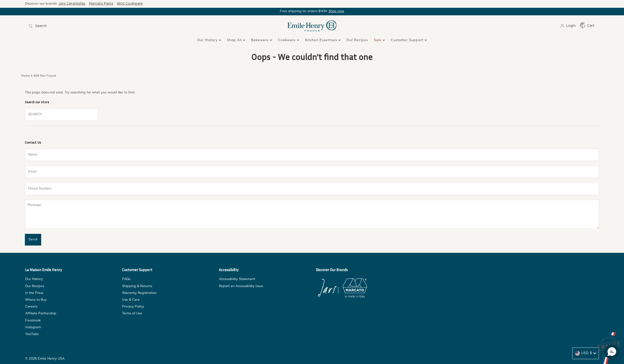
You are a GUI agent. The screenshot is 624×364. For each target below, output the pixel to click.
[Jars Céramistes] (328, 289)
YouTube (32, 334)
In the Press (34, 293)
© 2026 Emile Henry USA (45, 358)
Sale (378, 40)
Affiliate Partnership (40, 313)
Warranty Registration (139, 293)
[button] (611, 352)
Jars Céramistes (71, 3)
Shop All (235, 40)
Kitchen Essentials (321, 40)
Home (25, 75)
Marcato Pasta (101, 3)
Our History (208, 40)
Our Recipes (357, 40)
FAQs (126, 279)
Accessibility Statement (237, 279)
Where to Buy (36, 299)
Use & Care (131, 299)
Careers (31, 306)
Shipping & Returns (137, 286)
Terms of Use (132, 313)
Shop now (336, 11)
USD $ (586, 353)
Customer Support (408, 40)
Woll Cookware (130, 3)
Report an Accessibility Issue (241, 286)
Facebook (33, 320)
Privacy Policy (133, 306)
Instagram (33, 327)
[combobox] (98, 26)
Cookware (287, 40)
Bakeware (260, 40)
